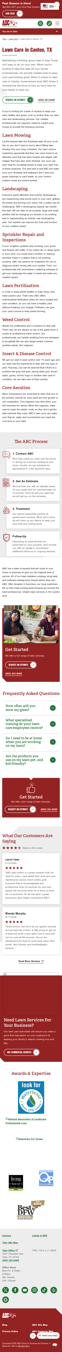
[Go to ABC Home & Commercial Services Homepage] (31, 1315)
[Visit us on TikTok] (44, 1290)
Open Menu (57, 23)
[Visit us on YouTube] (25, 1290)
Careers (6, 1235)
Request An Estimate (15, 99)
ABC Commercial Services (19, 1052)
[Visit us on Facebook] (15, 1290)
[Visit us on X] (5, 1290)
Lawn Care (13, 39)
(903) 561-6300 (49, 23)
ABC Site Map (40, 1325)
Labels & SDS (39, 1235)
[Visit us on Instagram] (34, 1290)
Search (40, 23)
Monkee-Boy (23, 1346)
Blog (4, 1325)
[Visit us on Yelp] (53, 1290)
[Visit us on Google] (5, 1299)
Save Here (10, 13)
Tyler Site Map (10, 1242)
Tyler (4, 39)
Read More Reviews (30, 961)
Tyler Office (8, 1250)
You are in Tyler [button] (9, 31)
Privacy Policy (10, 1331)
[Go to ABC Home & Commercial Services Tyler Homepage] (9, 23)
